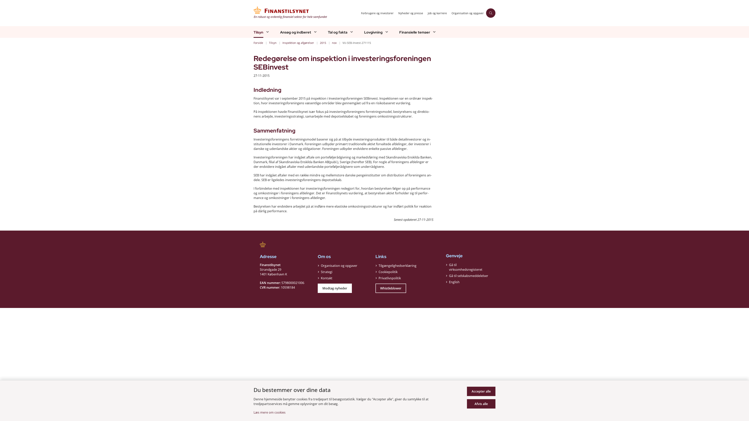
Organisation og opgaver (339, 266)
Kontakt (326, 278)
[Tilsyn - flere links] (267, 31)
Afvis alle (481, 404)
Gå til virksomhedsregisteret (465, 267)
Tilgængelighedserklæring (397, 266)
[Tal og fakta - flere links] (351, 31)
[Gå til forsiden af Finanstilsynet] (306, 13)
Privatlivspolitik (390, 278)
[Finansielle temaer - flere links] (434, 31)
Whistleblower (390, 288)
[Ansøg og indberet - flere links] (315, 31)
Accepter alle (481, 391)
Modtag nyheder (334, 288)
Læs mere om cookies (270, 412)
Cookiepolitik (388, 272)
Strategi (326, 272)
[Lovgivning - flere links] (386, 31)
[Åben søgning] (490, 13)
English (454, 282)
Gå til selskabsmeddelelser (468, 276)
